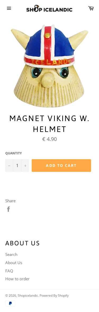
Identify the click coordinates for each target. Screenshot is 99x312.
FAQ (9, 270)
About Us (13, 262)
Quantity (13, 153)
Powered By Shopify (54, 295)
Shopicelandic (28, 295)
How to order (17, 278)
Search (11, 254)
